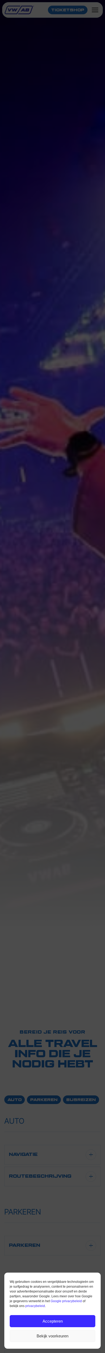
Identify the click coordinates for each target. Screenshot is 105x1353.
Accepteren (53, 1321)
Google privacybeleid (66, 1301)
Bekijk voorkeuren (52, 1336)
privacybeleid (35, 1306)
